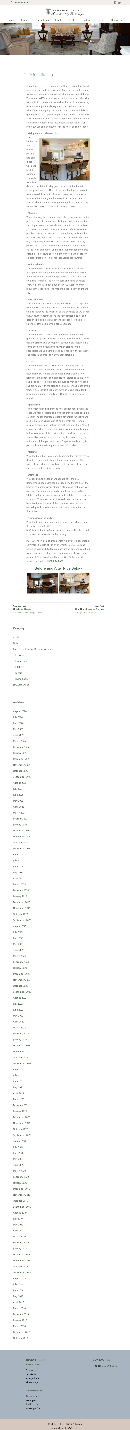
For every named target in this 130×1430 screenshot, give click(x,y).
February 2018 (21, 1314)
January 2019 (20, 1248)
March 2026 (19, 741)
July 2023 (18, 932)
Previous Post (22, 607)
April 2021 (18, 1093)
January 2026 (20, 752)
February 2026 (21, 746)
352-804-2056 (21, 2)
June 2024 (18, 866)
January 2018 (20, 1320)
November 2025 (21, 764)
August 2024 (20, 854)
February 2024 (21, 890)
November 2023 (21, 908)
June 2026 (18, 723)
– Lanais (17, 672)
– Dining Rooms (21, 660)
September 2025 (22, 776)
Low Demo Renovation (34, 1390)
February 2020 (21, 1176)
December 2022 (21, 973)
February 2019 (21, 1242)
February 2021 (21, 1105)
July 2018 (18, 1284)
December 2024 (21, 830)
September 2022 (22, 991)
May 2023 (18, 943)
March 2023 (19, 955)
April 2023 (18, 949)
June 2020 (18, 1152)
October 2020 (20, 1129)
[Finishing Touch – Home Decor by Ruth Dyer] (64, 15)
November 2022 (21, 979)
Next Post (89, 607)
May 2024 (18, 872)
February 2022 (21, 1033)
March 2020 (19, 1170)
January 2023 (20, 967)
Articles (72, 20)
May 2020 (18, 1158)
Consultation (42, 20)
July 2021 (18, 1075)
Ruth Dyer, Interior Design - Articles (28, 612)
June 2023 (18, 938)
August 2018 (20, 1278)
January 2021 (20, 1111)
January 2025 (20, 824)
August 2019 (20, 1212)
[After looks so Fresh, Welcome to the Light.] (74, 583)
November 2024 (21, 836)
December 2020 (21, 1117)
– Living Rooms (21, 678)
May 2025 (18, 800)
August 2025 (20, 782)
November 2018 (21, 1260)
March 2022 (19, 1027)
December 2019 (21, 1188)
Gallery (101, 20)
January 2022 (20, 1039)
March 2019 (19, 1236)
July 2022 (18, 1003)
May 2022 (18, 1015)
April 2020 (18, 1164)
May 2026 (18, 729)
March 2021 (19, 1099)
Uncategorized (21, 684)
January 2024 (20, 896)
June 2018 (18, 1290)
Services (24, 20)
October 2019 (20, 1200)
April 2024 (18, 878)
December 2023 (21, 902)
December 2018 (21, 1254)
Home (11, 20)
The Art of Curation (33, 1364)
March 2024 (19, 884)
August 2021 (20, 1069)
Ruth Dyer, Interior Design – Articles (33, 649)
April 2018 (18, 1302)
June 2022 (18, 1009)
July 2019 (18, 1218)
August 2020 (20, 1141)
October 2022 (20, 985)
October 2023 (20, 914)
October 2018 (20, 1266)
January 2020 (20, 1182)
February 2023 (21, 961)
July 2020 (18, 1146)
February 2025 (21, 818)
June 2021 (18, 1081)
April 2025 (18, 806)
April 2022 (18, 1021)
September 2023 (22, 920)
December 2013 (21, 1332)
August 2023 (20, 926)
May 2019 (18, 1224)
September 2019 (22, 1206)
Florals (58, 20)
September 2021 (22, 1063)
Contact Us (117, 20)
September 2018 (22, 1272)
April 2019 (18, 1230)
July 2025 (18, 788)
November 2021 (21, 1051)
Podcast (87, 20)
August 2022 (20, 997)
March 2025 (19, 812)
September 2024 (22, 848)
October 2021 (20, 1057)
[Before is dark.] (42, 583)
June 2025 (18, 794)
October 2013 (20, 1338)
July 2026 (18, 717)
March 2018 (19, 1308)
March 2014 (19, 1326)
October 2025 (20, 770)
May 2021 (18, 1087)
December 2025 (21, 758)
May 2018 (18, 1296)
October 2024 (20, 842)
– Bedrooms (19, 655)
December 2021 (21, 1045)
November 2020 (21, 1123)
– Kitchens (18, 666)
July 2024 (18, 860)
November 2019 (21, 1194)
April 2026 (18, 735)
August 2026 (20, 711)
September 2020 (22, 1135)
